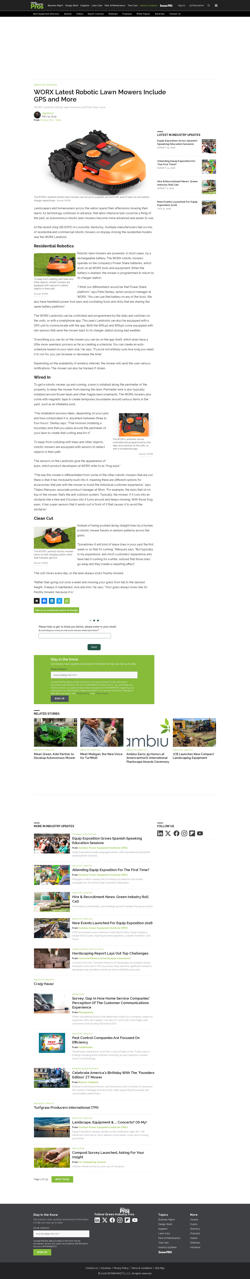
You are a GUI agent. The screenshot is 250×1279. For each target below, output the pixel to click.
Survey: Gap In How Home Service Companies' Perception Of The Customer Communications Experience (111, 1002)
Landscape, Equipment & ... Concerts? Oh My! (109, 1122)
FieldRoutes (85, 1047)
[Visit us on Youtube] (200, 833)
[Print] (37, 601)
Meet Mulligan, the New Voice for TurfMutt (101, 756)
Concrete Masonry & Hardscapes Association (104, 958)
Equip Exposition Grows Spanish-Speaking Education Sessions (177, 142)
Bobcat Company (88, 1082)
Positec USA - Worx (51, 120)
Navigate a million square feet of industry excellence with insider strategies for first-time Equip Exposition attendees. (107, 881)
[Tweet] (59, 601)
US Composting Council (92, 1162)
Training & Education (84, 834)
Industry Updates (45, 85)
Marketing (78, 994)
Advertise (106, 1268)
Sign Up (60, 698)
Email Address (59, 669)
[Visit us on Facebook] (176, 833)
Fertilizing (78, 1148)
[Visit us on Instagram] (184, 833)
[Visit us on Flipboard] (192, 833)
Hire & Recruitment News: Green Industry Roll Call (177, 183)
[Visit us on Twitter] (168, 833)
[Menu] (216, 5)
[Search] (209, 5)
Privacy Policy (101, 693)
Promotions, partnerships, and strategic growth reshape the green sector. (112, 906)
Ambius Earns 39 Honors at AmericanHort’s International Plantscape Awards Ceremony (147, 757)
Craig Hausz (44, 984)
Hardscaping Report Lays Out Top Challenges (110, 953)
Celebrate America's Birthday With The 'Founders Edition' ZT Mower (113, 1075)
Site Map (159, 1268)
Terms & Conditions (141, 1268)
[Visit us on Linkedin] (160, 833)
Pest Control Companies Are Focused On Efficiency (106, 1040)
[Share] (44, 601)
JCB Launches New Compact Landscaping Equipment (193, 756)
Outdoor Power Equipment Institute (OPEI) (102, 848)
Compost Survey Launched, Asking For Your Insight (108, 1154)
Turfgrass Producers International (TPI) (66, 1107)
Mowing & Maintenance (85, 1069)
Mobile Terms (82, 693)
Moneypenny (85, 1012)
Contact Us (92, 1268)
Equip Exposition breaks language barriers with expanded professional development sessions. (111, 854)
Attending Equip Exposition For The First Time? (176, 162)
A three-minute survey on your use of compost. (98, 1166)
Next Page (62, 1179)
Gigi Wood (47, 113)
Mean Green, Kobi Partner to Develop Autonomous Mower (54, 756)
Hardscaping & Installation (87, 949)
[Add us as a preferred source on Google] (67, 601)
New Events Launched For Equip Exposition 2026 (177, 203)
